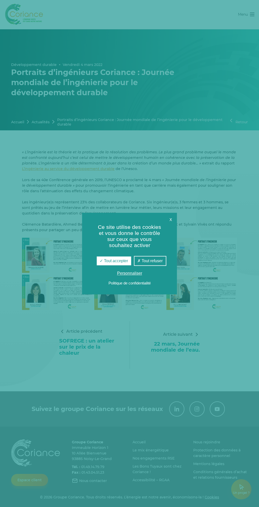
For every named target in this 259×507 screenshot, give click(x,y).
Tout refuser (152, 261)
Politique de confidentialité (130, 283)
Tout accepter (115, 261)
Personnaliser (129, 273)
